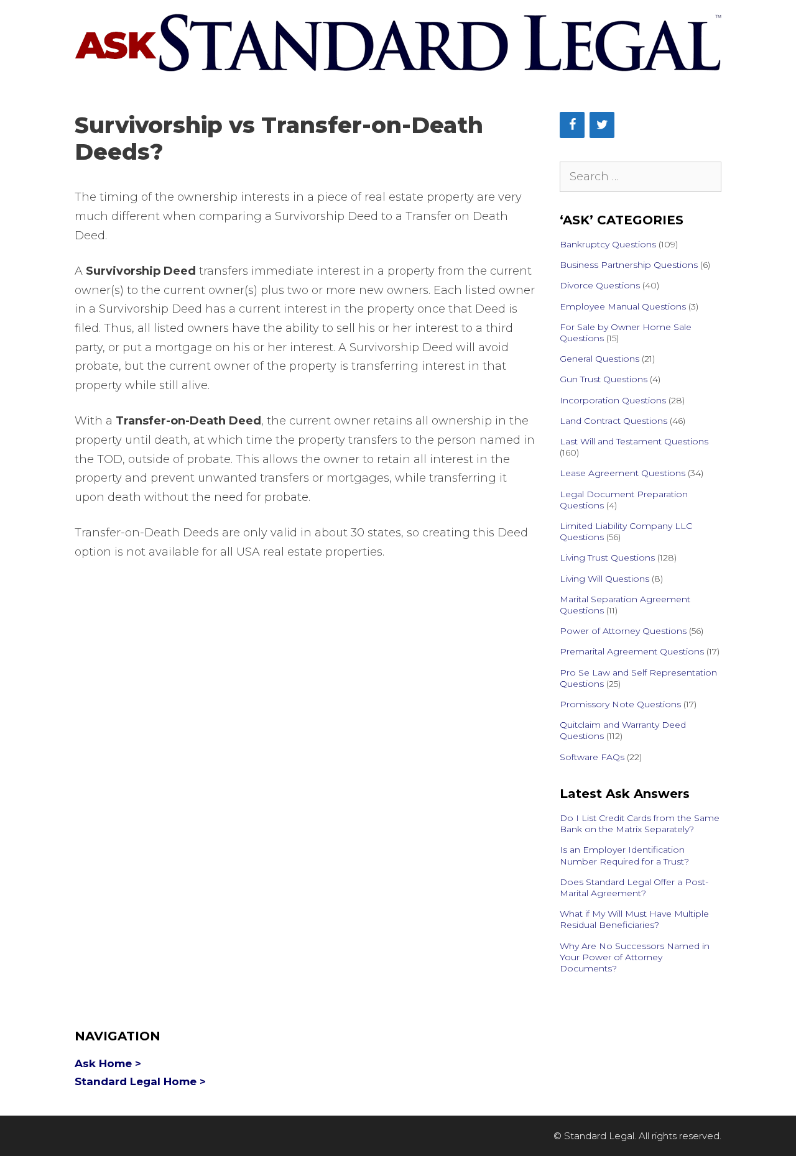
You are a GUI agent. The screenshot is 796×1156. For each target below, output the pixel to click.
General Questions (599, 358)
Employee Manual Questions (623, 306)
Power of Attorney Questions (623, 630)
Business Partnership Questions (629, 264)
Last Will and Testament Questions (634, 441)
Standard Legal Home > (140, 1081)
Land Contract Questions (613, 420)
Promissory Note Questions (620, 704)
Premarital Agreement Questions (632, 651)
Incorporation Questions (613, 400)
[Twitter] (602, 125)
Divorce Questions (600, 285)
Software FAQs (592, 757)
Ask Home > (108, 1063)
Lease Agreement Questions (622, 473)
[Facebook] (572, 125)
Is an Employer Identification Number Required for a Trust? (624, 855)
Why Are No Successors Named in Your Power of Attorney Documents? (635, 957)
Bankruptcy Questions (608, 244)
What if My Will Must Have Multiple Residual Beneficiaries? (634, 919)
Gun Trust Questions (603, 379)
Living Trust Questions (607, 557)
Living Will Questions (604, 578)
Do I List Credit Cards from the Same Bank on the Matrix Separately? (640, 823)
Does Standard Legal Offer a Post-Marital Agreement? (634, 887)
